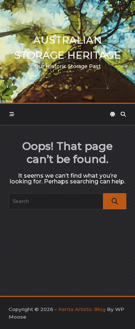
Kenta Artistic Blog (81, 309)
